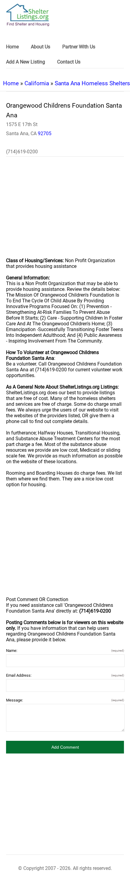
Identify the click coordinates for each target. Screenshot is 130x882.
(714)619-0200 (22, 152)
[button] (65, 747)
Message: (65, 700)
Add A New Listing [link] (25, 62)
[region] (65, 211)
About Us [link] (40, 47)
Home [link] (12, 47)
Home (11, 83)
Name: (65, 650)
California (36, 83)
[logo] (28, 15)
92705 (44, 133)
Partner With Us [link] (78, 47)
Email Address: (65, 675)
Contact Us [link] (68, 62)
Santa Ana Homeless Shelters (92, 83)
